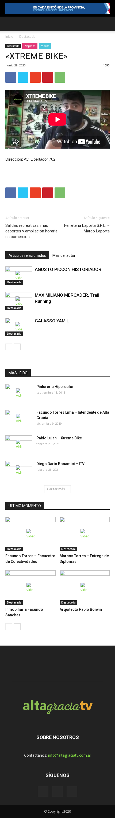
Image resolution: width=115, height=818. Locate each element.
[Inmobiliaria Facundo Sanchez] (30, 587)
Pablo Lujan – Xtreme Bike (59, 438)
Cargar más (56, 489)
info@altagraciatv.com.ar (69, 755)
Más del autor (63, 255)
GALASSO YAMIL (52, 320)
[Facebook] (43, 791)
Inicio (9, 36)
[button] (107, 24)
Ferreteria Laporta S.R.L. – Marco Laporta (87, 228)
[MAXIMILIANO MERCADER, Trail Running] (18, 301)
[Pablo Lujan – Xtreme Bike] (18, 444)
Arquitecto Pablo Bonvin (81, 609)
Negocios (30, 46)
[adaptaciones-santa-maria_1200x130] (57, 8)
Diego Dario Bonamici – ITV (60, 464)
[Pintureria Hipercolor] (18, 393)
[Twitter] (57, 791)
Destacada (27, 36)
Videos (45, 46)
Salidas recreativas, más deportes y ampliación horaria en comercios (31, 231)
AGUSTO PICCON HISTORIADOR (68, 269)
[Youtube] (72, 791)
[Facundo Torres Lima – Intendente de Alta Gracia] (18, 419)
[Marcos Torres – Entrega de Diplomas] (85, 534)
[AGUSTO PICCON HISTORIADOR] (18, 275)
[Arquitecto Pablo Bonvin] (85, 587)
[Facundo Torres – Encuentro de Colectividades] (30, 534)
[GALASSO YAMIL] (18, 327)
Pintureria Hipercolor (55, 387)
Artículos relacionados (27, 255)
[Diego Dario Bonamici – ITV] (18, 470)
